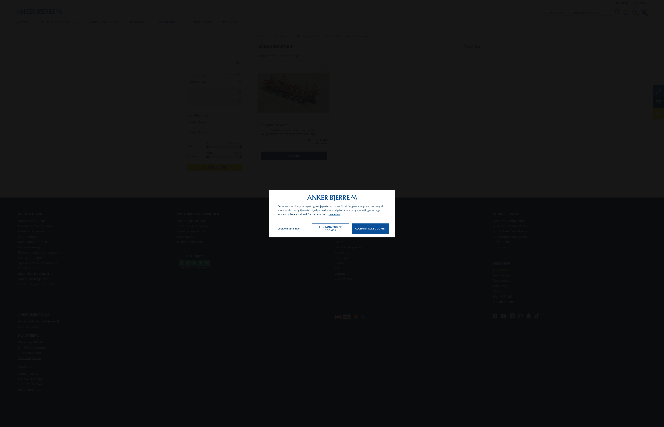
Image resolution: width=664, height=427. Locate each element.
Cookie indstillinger (289, 228)
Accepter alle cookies (370, 228)
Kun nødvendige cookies (330, 228)
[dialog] (332, 213)
